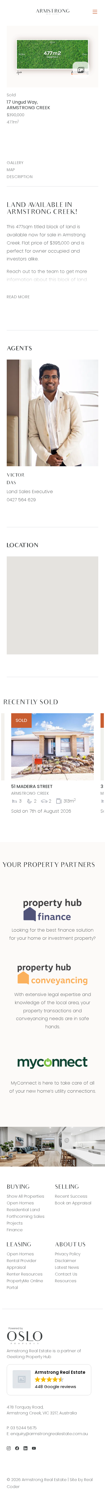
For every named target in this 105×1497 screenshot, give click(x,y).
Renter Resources (25, 1274)
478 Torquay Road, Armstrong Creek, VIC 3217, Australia (42, 1410)
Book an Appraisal (73, 1203)
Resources (65, 1281)
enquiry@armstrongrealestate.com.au (49, 1434)
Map (11, 169)
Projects (15, 1223)
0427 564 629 (21, 499)
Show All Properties (25, 1196)
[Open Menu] (95, 12)
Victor (16, 475)
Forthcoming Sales (26, 1216)
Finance (15, 1230)
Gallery (15, 162)
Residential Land (23, 1209)
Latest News (67, 1267)
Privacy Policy (67, 1254)
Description (20, 176)
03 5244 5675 (23, 1428)
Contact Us (66, 1274)
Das (11, 483)
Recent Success (71, 1196)
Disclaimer (65, 1260)
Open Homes (20, 1203)
